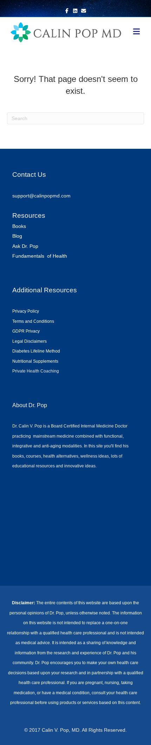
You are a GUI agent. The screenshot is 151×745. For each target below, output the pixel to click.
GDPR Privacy (26, 331)
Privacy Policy (25, 311)
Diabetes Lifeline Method (36, 351)
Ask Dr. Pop (25, 246)
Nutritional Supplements (35, 361)
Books (19, 226)
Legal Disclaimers (29, 341)
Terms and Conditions (33, 321)
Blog (17, 236)
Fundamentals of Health (39, 256)
